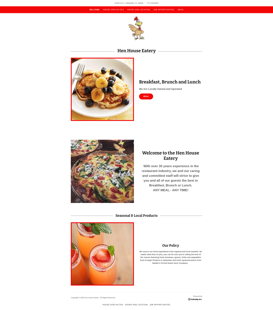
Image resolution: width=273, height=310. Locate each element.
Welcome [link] (94, 10)
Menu (146, 96)
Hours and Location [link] (138, 10)
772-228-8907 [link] (153, 3)
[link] (136, 28)
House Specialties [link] (113, 10)
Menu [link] (181, 10)
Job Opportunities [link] (163, 10)
